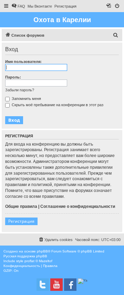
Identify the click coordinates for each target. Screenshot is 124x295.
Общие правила (21, 206)
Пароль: (13, 77)
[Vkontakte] (43, 284)
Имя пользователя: (23, 61)
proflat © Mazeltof (38, 261)
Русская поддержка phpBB (25, 256)
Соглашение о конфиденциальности (77, 206)
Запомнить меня (26, 98)
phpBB (42, 251)
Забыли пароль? (19, 90)
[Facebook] (70, 284)
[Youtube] (56, 284)
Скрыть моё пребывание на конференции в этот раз (57, 105)
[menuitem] (18, 6)
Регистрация (21, 221)
